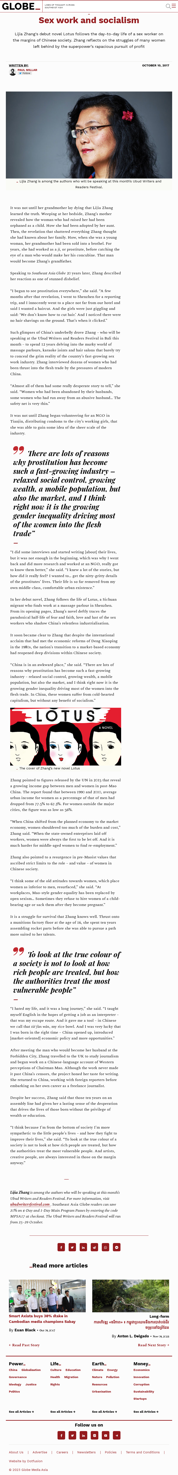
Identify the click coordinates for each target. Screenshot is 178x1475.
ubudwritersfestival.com (30, 1204)
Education (73, 1370)
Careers (62, 1452)
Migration (71, 1377)
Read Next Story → (153, 1345)
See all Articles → (21, 1411)
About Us (16, 1452)
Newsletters (86, 1452)
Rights (55, 1384)
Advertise (40, 1452)
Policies (111, 1452)
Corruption (142, 1384)
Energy (112, 1370)
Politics (14, 1391)
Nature (97, 1377)
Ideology (15, 1384)
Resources (99, 1384)
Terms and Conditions (143, 1452)
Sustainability (144, 1391)
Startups (140, 1398)
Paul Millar (27, 70)
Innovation (141, 1377)
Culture (55, 1370)
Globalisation (31, 1370)
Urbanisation (101, 1391)
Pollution (112, 1377)
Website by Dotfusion (26, 1461)
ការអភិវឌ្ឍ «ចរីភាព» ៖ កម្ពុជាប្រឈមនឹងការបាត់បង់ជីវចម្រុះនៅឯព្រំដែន (131, 1322)
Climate (97, 1370)
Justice (30, 1384)
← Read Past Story (24, 1345)
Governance (18, 1377)
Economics (142, 1370)
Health (55, 1377)
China (13, 1370)
